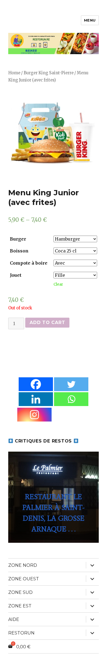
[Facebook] (36, 384)
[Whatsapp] (71, 399)
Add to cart (47, 322)
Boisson (19, 251)
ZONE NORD (22, 565)
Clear (58, 284)
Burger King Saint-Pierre (49, 72)
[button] (53, 497)
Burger (18, 239)
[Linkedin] (36, 399)
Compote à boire (28, 263)
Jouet (15, 275)
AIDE (13, 619)
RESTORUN (21, 633)
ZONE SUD (20, 592)
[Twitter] (71, 384)
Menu (90, 20)
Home (14, 72)
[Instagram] (34, 415)
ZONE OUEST (23, 578)
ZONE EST (20, 606)
